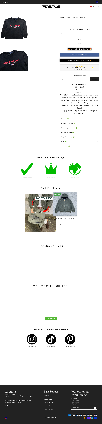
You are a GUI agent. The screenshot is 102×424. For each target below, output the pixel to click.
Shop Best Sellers (51, 318)
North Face (47, 395)
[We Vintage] (51, 6)
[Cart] (98, 6)
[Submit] (95, 408)
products (66, 17)
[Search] (3, 6)
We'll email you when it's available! (79, 75)
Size (79, 39)
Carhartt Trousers (49, 406)
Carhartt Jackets (48, 409)
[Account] (96, 6)
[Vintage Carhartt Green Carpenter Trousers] (65, 232)
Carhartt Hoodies (49, 402)
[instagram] (3, 2)
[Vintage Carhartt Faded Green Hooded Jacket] (64, 232)
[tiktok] (7, 2)
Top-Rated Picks (51, 246)
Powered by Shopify (51, 417)
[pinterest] (5, 2)
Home (61, 17)
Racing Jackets (48, 399)
